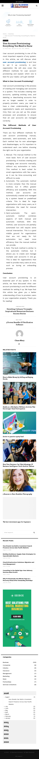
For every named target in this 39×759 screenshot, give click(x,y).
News (4, 679)
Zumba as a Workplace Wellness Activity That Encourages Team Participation (19, 408)
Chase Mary (8, 48)
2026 (6, 693)
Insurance (6, 670)
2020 (6, 741)
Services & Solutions (9, 684)
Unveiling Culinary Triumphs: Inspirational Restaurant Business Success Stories (19, 311)
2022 (6, 733)
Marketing (6, 676)
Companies (6, 665)
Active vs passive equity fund (13, 436)
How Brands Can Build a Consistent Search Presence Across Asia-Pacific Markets (20, 702)
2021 (6, 737)
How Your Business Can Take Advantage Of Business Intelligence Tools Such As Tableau (18, 465)
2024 (6, 726)
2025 (6, 722)
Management (7, 673)
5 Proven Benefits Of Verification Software (19, 323)
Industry (5, 668)
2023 (6, 729)
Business (5, 40)
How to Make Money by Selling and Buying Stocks (18, 378)
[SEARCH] (34, 532)
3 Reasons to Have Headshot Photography (17, 494)
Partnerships (7, 682)
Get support (19, 1)
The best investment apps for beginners (17, 522)
